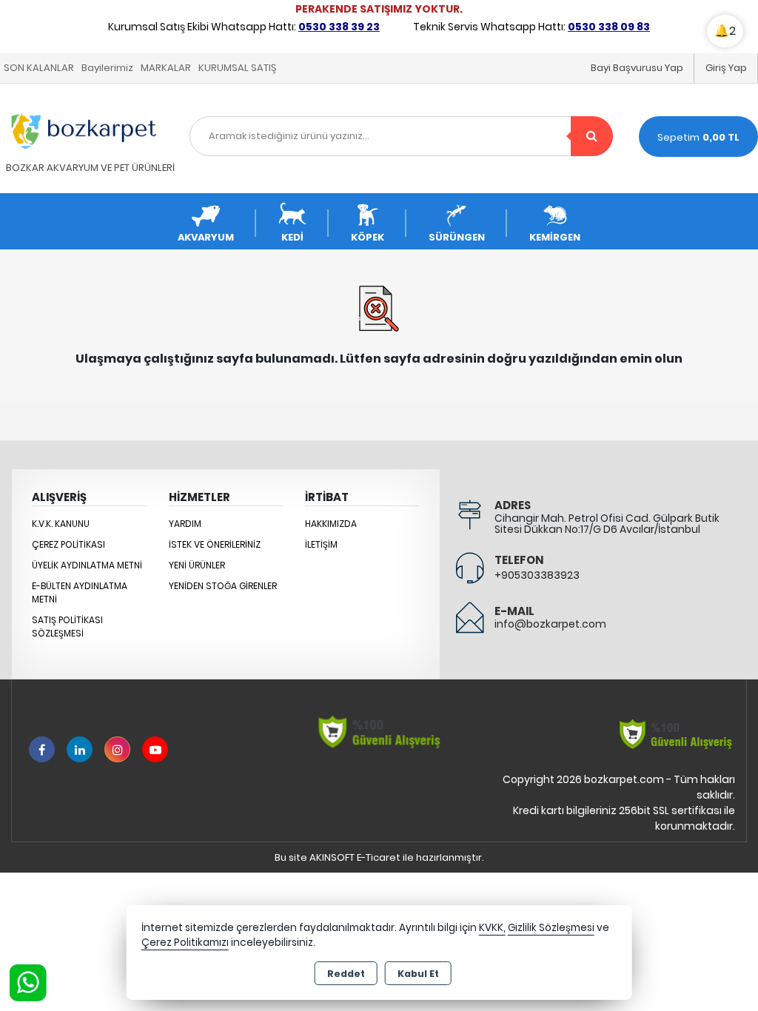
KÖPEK (367, 237)
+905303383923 (537, 575)
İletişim (321, 544)
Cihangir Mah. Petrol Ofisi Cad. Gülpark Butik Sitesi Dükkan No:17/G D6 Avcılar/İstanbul (607, 524)
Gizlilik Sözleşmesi (551, 928)
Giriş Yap (726, 68)
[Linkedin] (79, 749)
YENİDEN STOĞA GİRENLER (223, 586)
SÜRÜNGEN (457, 237)
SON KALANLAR (39, 68)
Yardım (185, 523)
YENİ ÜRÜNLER (197, 565)
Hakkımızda (331, 523)
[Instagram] (117, 749)
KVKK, (492, 928)
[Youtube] (155, 749)
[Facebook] (42, 749)
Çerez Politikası (68, 544)
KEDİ (292, 237)
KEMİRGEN (554, 237)
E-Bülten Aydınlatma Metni (79, 592)
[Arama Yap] (592, 136)
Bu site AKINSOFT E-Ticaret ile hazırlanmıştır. (379, 857)
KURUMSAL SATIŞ (237, 68)
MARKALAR (166, 68)
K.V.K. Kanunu (61, 523)
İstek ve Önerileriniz (215, 544)
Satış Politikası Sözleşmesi (67, 626)
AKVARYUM (206, 237)
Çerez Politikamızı (185, 943)
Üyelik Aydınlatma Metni (87, 565)
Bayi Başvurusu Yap (637, 68)
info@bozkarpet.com (550, 624)
